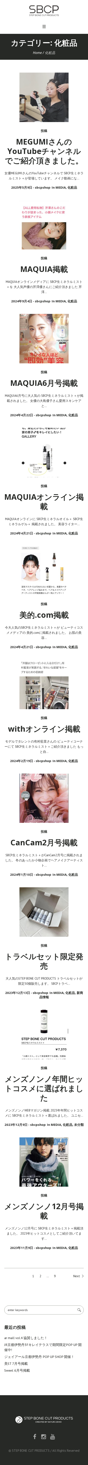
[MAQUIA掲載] (44, 225)
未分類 (79, 1124)
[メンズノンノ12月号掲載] (44, 1162)
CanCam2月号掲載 (44, 842)
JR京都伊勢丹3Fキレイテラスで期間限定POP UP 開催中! (43, 1347)
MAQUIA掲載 (44, 269)
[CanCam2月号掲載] (44, 798)
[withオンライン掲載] (44, 684)
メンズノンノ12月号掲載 (44, 1211)
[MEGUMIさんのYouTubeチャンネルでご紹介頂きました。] (44, 97)
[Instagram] (43, 1437)
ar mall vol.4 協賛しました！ (25, 1338)
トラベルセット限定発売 (44, 961)
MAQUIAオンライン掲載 (44, 502)
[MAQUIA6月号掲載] (44, 338)
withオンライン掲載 (44, 729)
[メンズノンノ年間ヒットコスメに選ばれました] (44, 1034)
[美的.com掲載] (44, 570)
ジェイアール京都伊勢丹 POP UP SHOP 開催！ (39, 1357)
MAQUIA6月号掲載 (44, 383)
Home (37, 52)
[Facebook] (34, 1437)
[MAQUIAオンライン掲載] (44, 452)
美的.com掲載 (44, 615)
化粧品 (72, 187)
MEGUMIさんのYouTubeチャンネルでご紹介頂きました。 (44, 151)
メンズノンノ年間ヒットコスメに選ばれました (44, 1088)
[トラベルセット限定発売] (44, 912)
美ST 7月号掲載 (16, 1363)
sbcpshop (42, 187)
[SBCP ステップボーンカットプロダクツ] (44, 10)
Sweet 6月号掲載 (17, 1370)
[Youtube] (52, 1437)
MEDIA (61, 187)
